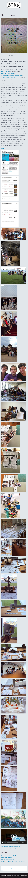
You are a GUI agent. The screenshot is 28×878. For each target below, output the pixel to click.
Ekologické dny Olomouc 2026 (8, 856)
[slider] (12, 842)
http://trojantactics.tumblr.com (9, 77)
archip (2, 848)
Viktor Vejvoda (16, 846)
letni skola (7, 848)
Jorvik (18, 875)
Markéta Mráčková (8, 846)
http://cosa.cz (5, 71)
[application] (14, 836)
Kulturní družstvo (19, 845)
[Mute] (23, 842)
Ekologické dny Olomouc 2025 (8, 859)
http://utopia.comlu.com (7, 73)
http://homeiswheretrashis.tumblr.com (11, 75)
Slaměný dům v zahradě (6, 857)
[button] (26, 1)
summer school (14, 848)
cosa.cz (6, 55)
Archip (2, 148)
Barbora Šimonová (9, 845)
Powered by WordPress (6, 875)
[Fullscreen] (25, 842)
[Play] (2, 842)
